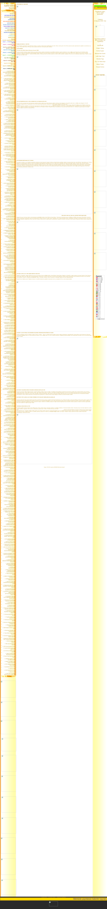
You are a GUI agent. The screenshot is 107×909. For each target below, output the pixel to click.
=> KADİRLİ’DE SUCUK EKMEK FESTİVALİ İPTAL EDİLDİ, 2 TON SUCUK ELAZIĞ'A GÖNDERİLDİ (10, 268)
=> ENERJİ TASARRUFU (10, 105)
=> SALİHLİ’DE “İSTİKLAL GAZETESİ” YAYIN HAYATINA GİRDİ (9, 482)
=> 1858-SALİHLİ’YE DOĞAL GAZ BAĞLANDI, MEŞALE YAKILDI (9, 95)
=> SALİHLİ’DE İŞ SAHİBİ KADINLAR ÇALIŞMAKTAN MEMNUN (9, 348)
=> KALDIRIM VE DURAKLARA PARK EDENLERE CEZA (11, 391)
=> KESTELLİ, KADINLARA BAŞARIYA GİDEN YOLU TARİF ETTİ (9, 193)
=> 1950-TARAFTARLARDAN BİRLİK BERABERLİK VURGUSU (9, 377)
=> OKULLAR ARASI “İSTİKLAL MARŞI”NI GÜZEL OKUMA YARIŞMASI (9, 448)
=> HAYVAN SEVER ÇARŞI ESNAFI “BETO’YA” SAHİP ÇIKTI (9, 536)
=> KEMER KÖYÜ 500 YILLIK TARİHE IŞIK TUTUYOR (9, 511)
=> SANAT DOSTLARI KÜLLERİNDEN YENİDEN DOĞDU (9, 399)
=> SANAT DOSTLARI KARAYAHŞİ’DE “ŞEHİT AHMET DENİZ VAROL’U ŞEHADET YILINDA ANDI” (9, 419)
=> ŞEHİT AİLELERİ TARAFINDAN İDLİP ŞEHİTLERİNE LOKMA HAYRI (9, 441)
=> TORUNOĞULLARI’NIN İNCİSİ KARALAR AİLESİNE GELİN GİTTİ (9, 425)
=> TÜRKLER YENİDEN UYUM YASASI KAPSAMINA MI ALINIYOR (9, 337)
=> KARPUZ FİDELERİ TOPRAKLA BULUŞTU (10, 524)
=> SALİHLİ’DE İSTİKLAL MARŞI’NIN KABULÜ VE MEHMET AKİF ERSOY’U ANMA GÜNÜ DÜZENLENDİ (9, 464)
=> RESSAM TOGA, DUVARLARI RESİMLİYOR (9, 533)
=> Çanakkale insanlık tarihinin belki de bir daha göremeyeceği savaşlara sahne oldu (9, 593)
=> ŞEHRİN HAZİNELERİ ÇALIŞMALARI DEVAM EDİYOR (10, 280)
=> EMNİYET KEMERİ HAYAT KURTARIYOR (9, 458)
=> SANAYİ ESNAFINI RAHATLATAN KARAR (10, 217)
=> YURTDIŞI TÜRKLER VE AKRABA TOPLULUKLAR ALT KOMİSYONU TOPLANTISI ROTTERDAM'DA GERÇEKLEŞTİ (9, 358)
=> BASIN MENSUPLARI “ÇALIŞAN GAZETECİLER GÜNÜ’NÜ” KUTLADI (9, 199)
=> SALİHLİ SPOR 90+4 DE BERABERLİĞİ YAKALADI (9, 147)
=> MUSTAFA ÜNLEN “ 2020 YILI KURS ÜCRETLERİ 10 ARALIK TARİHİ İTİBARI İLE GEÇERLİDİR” (9, 80)
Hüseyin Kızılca (100, 67)
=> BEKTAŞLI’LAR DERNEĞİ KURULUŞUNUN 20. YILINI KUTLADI (9, 149)
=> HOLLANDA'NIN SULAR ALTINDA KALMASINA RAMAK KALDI (9, 334)
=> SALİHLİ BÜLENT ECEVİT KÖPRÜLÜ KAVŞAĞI (9, 247)
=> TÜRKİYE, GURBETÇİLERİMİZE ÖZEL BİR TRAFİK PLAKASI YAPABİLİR (9, 317)
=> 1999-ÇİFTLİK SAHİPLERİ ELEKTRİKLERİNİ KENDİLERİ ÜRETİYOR (9, 530)
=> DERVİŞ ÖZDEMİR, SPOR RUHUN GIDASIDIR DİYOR (9, 554)
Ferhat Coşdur (100, 50)
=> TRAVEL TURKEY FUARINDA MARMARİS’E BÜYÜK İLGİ (10, 98)
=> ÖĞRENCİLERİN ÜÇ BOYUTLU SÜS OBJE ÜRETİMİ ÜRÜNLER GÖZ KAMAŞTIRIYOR (9, 363)
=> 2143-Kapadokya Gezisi (9, 670)
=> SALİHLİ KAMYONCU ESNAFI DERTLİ (10, 186)
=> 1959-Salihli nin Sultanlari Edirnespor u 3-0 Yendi (9, 406)
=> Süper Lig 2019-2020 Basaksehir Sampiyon (10, 654)
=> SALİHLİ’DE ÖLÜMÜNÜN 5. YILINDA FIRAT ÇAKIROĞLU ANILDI (9, 395)
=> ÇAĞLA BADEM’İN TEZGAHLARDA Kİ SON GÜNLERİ (10, 557)
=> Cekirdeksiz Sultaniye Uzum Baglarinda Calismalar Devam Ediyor (9, 597)
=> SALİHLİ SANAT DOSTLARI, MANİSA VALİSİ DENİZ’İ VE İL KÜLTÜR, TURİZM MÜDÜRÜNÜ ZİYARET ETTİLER (9, 256)
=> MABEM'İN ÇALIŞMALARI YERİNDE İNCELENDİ (9, 231)
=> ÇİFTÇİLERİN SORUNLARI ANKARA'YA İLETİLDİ (9, 219)
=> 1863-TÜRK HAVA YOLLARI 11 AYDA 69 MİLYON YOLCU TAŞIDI (9, 108)
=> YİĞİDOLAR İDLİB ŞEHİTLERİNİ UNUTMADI (9, 429)
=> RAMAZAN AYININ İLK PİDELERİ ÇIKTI (10, 579)
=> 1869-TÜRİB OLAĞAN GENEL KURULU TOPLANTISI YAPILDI (10, 120)
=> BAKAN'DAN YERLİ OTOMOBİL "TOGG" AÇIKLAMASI (10, 180)
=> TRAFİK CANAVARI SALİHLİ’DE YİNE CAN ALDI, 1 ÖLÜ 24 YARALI (9, 174)
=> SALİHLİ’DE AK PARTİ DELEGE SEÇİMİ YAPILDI (9, 115)
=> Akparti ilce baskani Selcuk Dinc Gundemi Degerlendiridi (9, 639)
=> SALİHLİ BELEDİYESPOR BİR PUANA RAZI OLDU (9, 277)
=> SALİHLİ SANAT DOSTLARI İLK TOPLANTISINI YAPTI (10, 225)
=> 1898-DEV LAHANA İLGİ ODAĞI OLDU (9, 203)
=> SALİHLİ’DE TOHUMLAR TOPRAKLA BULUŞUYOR (9, 545)
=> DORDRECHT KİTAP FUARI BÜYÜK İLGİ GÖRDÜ (9, 415)
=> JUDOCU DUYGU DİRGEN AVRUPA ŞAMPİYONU (10, 434)
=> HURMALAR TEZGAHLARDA (11, 568)
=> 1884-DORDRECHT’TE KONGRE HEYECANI (9, 162)
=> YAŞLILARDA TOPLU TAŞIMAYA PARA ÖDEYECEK (9, 306)
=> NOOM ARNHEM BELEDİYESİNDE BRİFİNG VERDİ (9, 272)
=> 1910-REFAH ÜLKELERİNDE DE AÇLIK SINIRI (10, 241)
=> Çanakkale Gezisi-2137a (9, 666)
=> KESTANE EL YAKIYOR (9, 152)
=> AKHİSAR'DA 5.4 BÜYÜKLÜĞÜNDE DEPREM (9, 253)
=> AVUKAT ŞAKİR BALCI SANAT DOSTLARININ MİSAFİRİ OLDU (10, 452)
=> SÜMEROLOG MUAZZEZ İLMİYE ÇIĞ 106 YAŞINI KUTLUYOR (9, 444)
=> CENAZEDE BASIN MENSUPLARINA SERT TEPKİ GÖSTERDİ (9, 560)
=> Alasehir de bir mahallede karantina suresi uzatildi (9, 600)
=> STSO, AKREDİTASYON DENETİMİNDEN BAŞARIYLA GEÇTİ (9, 111)
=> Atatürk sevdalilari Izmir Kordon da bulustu (9, 662)
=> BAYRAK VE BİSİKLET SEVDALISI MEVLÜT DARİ (9, 491)
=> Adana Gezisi (11, 671)
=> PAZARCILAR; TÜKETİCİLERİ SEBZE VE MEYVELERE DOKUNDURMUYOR (9, 505)
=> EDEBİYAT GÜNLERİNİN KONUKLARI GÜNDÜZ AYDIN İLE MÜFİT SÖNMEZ (9, 209)
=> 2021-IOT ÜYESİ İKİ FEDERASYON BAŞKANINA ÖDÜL (9, 582)
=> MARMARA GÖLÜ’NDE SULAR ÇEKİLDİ (9, 522)
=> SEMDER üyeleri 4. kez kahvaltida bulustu (9, 659)
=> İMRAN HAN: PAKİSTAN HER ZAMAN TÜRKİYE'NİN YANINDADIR (9, 370)
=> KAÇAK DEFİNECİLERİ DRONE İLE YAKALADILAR (9, 471)
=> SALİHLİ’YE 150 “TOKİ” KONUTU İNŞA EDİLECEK (9, 131)
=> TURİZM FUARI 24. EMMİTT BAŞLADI (10, 298)
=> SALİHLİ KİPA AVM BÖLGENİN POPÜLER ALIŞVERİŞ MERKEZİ (10, 102)
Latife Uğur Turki (100, 56)
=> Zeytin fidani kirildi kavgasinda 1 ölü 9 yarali (10, 603)
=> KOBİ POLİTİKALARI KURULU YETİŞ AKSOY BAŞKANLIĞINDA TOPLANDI (9, 345)
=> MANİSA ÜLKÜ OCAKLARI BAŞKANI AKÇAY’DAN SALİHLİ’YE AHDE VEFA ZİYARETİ (9, 135)
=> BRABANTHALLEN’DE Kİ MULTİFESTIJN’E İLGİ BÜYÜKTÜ (9, 411)
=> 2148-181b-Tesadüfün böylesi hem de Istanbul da (9, 674)
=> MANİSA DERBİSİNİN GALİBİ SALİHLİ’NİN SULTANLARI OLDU (10, 189)
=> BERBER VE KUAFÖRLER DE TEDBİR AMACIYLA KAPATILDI (9, 498)
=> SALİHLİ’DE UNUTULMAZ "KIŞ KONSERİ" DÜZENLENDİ (9, 389)
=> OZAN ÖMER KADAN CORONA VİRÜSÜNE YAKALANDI (10, 494)
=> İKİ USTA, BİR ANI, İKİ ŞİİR (9, 547)
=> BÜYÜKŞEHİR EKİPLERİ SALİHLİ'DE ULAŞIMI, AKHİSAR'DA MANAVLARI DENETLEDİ (9, 353)
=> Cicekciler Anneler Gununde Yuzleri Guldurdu (9, 636)
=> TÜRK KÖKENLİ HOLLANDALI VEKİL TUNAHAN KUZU (11, 514)
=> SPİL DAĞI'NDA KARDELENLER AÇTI (10, 383)
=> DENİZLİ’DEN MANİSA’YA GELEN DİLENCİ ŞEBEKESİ (9, 124)
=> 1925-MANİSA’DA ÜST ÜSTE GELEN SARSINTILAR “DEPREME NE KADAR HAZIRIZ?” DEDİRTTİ (9, 291)
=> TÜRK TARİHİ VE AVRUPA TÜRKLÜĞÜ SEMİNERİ (9, 245)
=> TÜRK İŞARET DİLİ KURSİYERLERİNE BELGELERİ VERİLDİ (10, 479)
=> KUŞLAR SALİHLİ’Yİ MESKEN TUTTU (10, 177)
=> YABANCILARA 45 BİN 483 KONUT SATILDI (9, 234)
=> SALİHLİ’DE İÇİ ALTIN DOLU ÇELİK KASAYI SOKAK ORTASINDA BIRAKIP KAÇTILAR (9, 156)
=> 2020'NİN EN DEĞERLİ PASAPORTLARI (9, 228)
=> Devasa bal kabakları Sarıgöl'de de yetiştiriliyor (10, 589)
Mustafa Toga (100, 59)
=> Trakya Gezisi (11, 668)
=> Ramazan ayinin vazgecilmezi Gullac (11, 606)
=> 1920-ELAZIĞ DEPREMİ (9, 275)
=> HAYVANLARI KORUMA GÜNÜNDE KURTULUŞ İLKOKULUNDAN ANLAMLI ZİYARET (9, 128)
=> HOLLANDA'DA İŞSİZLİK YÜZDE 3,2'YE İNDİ (9, 301)
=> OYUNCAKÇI (11, 283)
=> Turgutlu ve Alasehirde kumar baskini (10, 617)
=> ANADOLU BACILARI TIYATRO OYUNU (10, 141)
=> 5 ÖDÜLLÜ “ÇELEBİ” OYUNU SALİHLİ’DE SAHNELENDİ (10, 170)
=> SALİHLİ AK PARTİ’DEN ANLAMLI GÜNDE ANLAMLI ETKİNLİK (9, 341)
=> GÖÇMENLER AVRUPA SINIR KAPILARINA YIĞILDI (9, 432)
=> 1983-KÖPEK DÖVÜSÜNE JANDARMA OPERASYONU (9, 476)
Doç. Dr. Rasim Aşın (100, 61)
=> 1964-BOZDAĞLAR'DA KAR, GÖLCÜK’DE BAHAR (9, 423)
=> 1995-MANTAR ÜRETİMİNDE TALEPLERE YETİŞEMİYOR (9, 518)
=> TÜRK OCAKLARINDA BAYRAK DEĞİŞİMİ (10, 386)
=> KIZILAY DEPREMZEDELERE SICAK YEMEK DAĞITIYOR (9, 264)
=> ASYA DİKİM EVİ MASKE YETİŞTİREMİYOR (9, 540)
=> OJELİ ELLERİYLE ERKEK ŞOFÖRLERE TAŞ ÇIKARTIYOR (9, 312)
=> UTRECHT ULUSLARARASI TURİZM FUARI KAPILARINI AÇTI (9, 213)
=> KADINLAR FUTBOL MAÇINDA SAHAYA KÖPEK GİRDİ (9, 75)
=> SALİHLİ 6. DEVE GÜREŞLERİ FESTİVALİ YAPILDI (10, 402)
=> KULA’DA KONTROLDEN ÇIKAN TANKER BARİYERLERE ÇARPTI (9, 295)
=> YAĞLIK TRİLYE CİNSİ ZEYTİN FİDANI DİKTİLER (9, 542)
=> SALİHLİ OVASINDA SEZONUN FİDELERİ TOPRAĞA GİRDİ (10, 564)
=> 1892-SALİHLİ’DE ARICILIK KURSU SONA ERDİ (9, 184)
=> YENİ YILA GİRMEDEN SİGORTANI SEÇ (9, 118)
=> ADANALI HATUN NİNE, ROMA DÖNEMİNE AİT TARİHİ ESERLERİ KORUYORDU (9, 237)
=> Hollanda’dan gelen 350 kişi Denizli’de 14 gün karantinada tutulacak (9, 586)
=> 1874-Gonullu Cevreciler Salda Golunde (9, 139)
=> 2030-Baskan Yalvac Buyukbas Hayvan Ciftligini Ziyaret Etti (9, 611)
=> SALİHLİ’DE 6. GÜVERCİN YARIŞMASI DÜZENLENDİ (9, 323)
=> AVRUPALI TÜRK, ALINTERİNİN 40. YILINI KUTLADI (10, 205)
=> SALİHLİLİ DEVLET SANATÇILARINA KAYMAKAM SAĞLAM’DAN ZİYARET (9, 72)
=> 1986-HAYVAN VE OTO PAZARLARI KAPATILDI (9, 489)
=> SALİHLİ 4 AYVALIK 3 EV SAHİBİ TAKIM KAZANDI (9, 328)
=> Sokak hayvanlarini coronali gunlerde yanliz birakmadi (9, 608)
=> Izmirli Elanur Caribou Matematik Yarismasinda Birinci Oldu (9, 373)
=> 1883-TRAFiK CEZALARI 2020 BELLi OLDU (9, 159)
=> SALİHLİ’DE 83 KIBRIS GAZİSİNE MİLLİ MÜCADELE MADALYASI (9, 87)
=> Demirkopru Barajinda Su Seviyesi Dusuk (9, 631)
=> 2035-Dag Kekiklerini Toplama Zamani (10, 626)
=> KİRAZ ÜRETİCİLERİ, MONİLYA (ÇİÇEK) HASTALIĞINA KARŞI (10, 570)
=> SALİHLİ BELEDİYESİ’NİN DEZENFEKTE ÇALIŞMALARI (9, 509)
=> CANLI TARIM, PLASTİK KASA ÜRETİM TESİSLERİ (9, 331)
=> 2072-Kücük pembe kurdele (9, 646)
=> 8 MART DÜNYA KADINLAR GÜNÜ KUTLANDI (9, 455)
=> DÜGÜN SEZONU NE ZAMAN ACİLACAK (10, 486)
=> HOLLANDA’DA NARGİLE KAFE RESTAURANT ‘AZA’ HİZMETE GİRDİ (9, 91)
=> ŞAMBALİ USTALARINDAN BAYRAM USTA (9, 501)
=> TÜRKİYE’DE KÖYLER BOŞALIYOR (10, 309)
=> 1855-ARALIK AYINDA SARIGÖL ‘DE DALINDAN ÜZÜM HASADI (9, 84)
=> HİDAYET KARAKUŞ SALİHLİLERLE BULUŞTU (9, 409)
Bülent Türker (100, 64)
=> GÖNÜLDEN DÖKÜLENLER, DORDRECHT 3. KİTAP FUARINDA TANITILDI (10, 286)
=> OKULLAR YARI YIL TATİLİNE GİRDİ (10, 222)
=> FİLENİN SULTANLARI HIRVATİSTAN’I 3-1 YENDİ (9, 196)
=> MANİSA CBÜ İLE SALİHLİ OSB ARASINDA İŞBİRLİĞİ (9, 461)
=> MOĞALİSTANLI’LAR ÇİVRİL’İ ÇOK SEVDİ (10, 250)
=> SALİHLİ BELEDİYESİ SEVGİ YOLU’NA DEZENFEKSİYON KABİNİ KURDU (9, 550)
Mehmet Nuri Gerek (100, 53)
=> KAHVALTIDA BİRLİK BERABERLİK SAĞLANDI (10, 326)
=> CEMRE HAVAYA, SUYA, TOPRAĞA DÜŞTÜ (9, 438)
